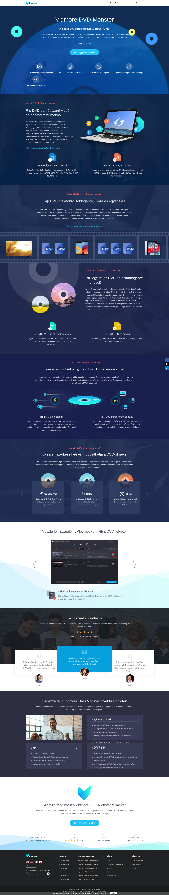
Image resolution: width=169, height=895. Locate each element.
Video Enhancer (63, 875)
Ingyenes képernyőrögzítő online (88, 860)
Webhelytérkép (111, 875)
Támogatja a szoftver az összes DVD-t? (46, 753)
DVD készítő (62, 872)
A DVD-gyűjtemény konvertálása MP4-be (108, 767)
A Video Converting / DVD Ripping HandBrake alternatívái (114, 764)
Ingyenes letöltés (86, 52)
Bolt (109, 3)
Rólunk (109, 860)
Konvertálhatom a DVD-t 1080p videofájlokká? (49, 760)
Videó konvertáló (64, 860)
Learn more (103, 893)
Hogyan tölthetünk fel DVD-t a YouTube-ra (108, 753)
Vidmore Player (63, 868)
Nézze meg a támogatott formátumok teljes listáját (43, 148)
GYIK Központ (136, 864)
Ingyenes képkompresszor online (88, 875)
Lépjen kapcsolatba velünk (115, 864)
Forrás (130, 3)
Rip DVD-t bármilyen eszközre (70, 73)
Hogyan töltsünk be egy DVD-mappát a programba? (51, 757)
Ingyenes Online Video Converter (88, 864)
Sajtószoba (110, 872)
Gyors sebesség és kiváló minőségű (129, 73)
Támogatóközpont (137, 860)
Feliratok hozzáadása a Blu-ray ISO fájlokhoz (110, 725)
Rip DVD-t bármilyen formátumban (39, 73)
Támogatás (139, 3)
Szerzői (109, 868)
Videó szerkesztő (64, 879)
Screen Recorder (64, 864)
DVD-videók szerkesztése (36, 85)
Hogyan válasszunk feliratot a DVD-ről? (46, 764)
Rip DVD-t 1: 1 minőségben (98, 73)
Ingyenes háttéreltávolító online (87, 872)
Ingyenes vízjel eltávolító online (87, 868)
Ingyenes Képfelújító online (86, 879)
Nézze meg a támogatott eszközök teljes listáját (83, 226)
